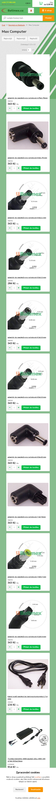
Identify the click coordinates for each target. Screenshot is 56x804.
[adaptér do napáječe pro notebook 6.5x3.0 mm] (28, 375)
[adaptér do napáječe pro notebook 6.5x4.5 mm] (28, 435)
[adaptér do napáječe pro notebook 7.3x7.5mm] (28, 495)
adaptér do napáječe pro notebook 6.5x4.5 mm (27, 457)
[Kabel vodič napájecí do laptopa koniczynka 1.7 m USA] (28, 674)
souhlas (38, 777)
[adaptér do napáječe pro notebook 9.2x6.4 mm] (28, 614)
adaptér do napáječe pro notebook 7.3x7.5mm (27, 517)
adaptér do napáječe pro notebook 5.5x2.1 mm (27, 218)
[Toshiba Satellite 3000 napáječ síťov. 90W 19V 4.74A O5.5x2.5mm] (28, 736)
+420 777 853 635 (8, 2)
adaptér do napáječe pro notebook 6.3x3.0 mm (27, 337)
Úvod (3, 25)
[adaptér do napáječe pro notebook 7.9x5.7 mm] (28, 554)
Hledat (48, 18)
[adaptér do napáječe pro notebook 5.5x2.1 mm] (28, 195)
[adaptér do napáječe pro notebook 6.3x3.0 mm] (28, 315)
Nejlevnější (21, 38)
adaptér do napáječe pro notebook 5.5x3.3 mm (27, 277)
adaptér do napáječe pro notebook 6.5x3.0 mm (27, 397)
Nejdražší (33, 38)
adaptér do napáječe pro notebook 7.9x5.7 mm (27, 577)
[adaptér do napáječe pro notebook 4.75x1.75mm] (28, 76)
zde (38, 798)
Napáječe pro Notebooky (16, 25)
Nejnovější (8, 38)
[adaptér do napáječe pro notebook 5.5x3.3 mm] (28, 255)
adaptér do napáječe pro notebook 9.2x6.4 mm (27, 637)
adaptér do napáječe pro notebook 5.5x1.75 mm (27, 158)
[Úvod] (13, 10)
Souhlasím (36, 789)
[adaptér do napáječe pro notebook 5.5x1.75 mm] (28, 135)
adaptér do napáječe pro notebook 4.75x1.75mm (28, 98)
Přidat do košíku (31, 108)
